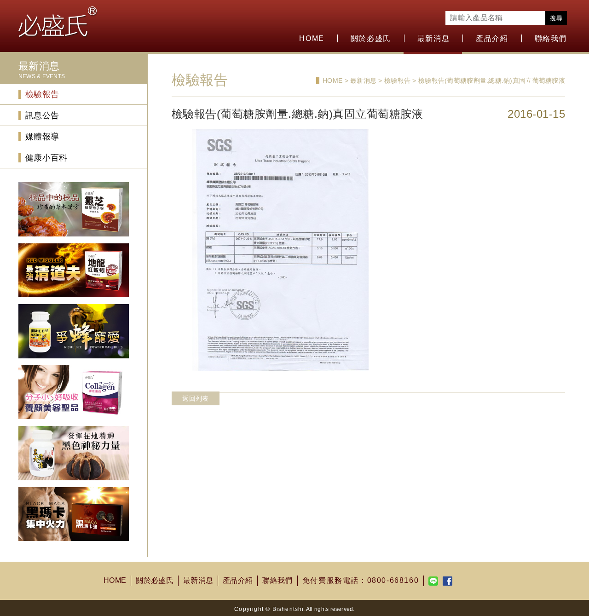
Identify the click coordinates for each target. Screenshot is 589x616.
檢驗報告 (42, 94)
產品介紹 (492, 38)
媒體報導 (42, 136)
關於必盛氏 (154, 580)
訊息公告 (42, 115)
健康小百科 (46, 157)
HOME (311, 38)
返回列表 (195, 398)
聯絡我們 (551, 38)
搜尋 (556, 18)
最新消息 (198, 580)
